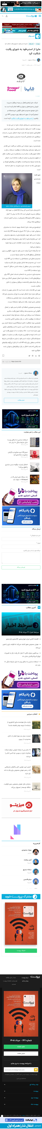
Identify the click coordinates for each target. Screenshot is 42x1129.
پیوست (38, 44)
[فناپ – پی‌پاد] (21, 515)
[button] (40, 16)
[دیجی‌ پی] (21, 3)
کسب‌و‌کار (31, 36)
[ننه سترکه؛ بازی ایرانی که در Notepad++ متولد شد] (34, 484)
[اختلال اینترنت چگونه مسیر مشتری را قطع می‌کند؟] (34, 471)
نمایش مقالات (21, 1054)
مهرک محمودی (27, 850)
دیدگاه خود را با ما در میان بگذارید (31, 551)
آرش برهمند (28, 860)
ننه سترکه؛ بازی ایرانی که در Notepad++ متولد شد (19, 478)
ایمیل (39, 543)
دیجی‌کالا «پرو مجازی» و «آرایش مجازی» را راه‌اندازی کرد (18, 453)
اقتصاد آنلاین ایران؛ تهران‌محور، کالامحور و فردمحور (22, 639)
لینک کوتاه (8, 361)
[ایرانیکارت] (21, 1120)
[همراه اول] (21, 1125)
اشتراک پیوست (21, 951)
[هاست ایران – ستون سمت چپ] (21, 418)
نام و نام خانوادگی (35, 536)
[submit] (36, 1069)
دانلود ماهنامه (21, 1047)
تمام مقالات (21, 400)
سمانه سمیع (32, 60)
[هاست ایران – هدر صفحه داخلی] (21, 30)
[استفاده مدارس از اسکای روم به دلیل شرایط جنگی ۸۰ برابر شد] (34, 447)
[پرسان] (21, 25)
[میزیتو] (21, 808)
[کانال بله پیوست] (21, 9)
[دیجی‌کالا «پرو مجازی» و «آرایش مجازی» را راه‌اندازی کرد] (34, 459)
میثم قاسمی (27, 879)
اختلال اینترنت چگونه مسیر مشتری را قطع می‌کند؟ (16, 466)
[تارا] (21, 496)
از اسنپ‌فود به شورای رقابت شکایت (22, 118)
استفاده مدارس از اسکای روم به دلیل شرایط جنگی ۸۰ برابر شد (17, 441)
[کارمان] (21, 829)
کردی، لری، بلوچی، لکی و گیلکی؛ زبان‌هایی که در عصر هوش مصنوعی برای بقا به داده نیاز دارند (17, 770)
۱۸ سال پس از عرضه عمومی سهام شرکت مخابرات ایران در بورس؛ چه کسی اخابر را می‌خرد (18, 753)
